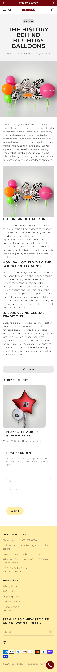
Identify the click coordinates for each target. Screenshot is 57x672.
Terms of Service (42, 461)
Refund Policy (10, 591)
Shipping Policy (11, 596)
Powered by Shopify (36, 664)
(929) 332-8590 (29, 540)
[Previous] (3, 2)
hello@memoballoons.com (25, 554)
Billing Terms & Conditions (11, 609)
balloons (28, 21)
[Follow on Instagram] (5, 643)
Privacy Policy (22, 461)
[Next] (53, 2)
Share (30, 369)
